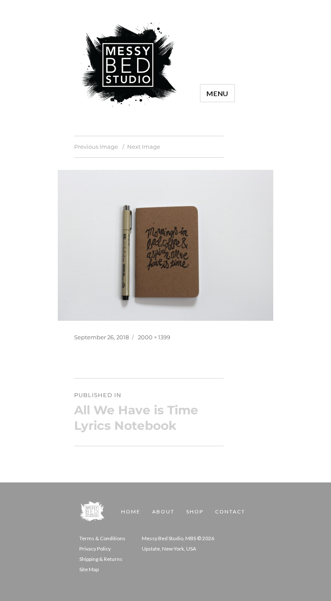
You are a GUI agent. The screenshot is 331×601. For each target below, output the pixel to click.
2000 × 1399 (154, 337)
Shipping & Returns (100, 559)
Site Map (89, 569)
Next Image (143, 146)
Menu (217, 93)
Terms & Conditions (102, 538)
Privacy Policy (95, 548)
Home (131, 511)
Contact (230, 511)
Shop (194, 511)
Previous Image (96, 146)
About (163, 511)
